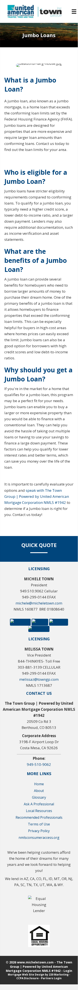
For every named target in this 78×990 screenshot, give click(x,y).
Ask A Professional (39, 804)
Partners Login (51, 978)
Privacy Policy (39, 830)
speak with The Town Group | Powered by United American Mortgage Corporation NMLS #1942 (36, 496)
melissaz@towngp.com (39, 679)
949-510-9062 (39, 764)
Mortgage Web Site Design (26, 974)
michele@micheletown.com (39, 603)
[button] (20, 621)
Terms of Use (39, 824)
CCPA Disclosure (27, 978)
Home (39, 784)
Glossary (39, 797)
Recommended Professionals (39, 817)
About (39, 790)
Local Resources (39, 810)
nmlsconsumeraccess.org (39, 837)
